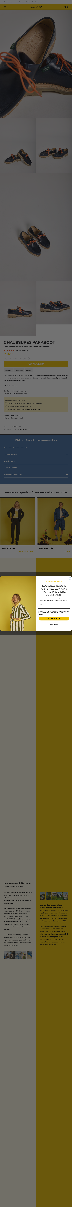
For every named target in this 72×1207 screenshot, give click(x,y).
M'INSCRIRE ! (54, 618)
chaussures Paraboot (61, 600)
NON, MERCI (54, 624)
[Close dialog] (70, 578)
